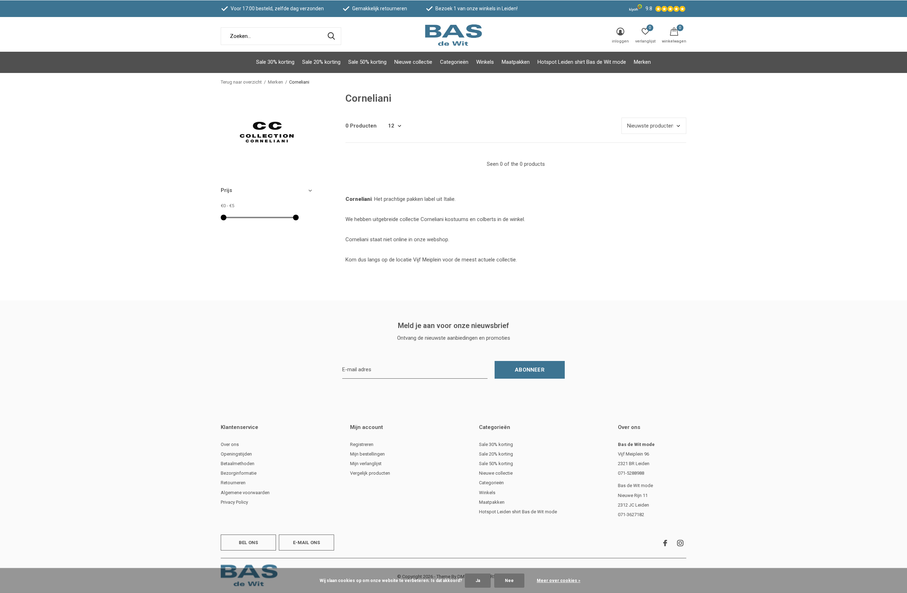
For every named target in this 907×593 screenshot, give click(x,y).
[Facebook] (665, 543)
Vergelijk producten (370, 473)
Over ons (230, 444)
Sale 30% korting (275, 62)
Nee (509, 580)
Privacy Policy (234, 502)
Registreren (361, 444)
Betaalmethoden (237, 463)
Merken (642, 62)
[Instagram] (680, 543)
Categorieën (454, 62)
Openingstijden (236, 454)
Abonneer (530, 370)
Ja (477, 580)
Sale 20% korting (321, 62)
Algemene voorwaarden (245, 492)
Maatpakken (516, 62)
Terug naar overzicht (241, 82)
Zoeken (331, 36)
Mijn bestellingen (367, 454)
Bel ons (248, 542)
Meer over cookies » (558, 580)
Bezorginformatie (239, 473)
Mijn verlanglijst (366, 463)
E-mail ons (306, 542)
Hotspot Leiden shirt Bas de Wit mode (581, 62)
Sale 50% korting (367, 62)
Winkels (485, 62)
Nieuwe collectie (413, 62)
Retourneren (233, 482)
